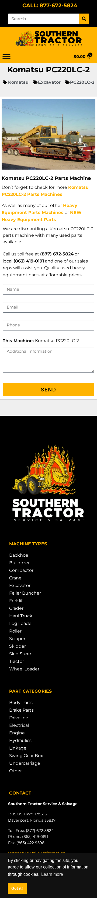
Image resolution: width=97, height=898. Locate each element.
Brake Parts (21, 710)
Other (15, 770)
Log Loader (21, 623)
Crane (15, 578)
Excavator (19, 585)
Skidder (17, 646)
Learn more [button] (52, 874)
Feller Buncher (25, 593)
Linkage (17, 748)
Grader (16, 608)
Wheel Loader (24, 669)
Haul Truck (20, 615)
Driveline (18, 717)
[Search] (84, 19)
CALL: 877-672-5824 (49, 5)
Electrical (19, 725)
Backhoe (18, 555)
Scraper (17, 638)
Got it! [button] (17, 888)
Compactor (21, 570)
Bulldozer (19, 562)
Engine (17, 732)
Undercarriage (24, 763)
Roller (15, 631)
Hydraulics (20, 740)
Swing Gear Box (26, 755)
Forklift (16, 600)
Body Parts (21, 702)
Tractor (16, 661)
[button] (6, 56)
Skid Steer (20, 653)
